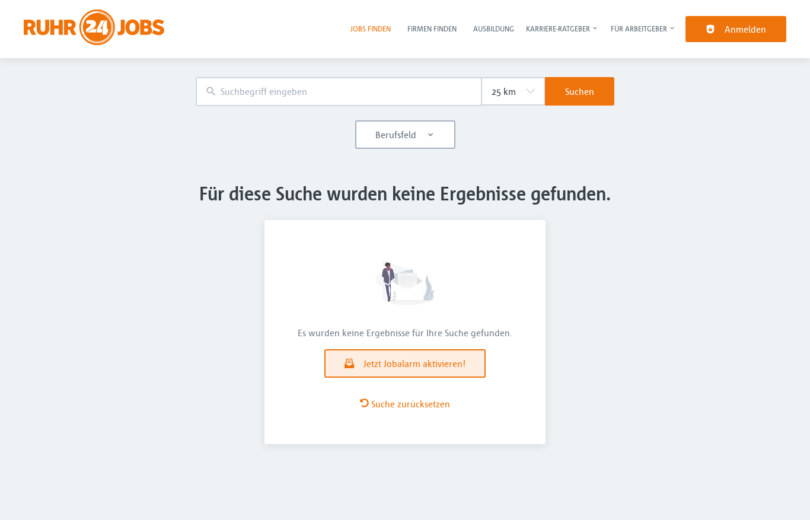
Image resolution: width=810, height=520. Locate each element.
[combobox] (338, 91)
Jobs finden (370, 28)
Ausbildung (493, 28)
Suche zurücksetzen (410, 404)
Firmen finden (432, 28)
